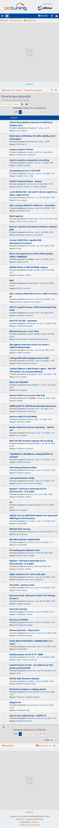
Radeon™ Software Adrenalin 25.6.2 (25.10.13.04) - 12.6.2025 (28, 490)
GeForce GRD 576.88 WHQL (23, 416)
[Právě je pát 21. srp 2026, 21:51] (52, 90)
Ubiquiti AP (15, 702)
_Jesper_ (32, 521)
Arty (23, 819)
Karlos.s (32, 198)
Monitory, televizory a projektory (30, 235)
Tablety (20, 401)
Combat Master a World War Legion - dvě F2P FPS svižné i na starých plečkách (32, 370)
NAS (11, 280)
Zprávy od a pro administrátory (29, 483)
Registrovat (31, 20)
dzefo (31, 350)
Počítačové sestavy (24, 326)
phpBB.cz (35, 822)
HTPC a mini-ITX (23, 288)
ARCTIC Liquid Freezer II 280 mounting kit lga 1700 (32, 309)
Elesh (31, 163)
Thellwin (32, 398)
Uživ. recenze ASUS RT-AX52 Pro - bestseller (32, 205)
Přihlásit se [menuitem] (52, 16)
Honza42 (32, 647)
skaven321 (33, 532)
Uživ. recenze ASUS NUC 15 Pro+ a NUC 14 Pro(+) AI (33, 295)
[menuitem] (43, 16)
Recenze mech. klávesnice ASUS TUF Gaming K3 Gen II (32, 597)
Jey (30, 184)
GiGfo (31, 622)
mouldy (32, 246)
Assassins (33, 142)
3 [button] (27, 112)
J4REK (31, 681)
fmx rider (32, 671)
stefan (31, 612)
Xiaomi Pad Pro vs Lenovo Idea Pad (27, 395)
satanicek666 (34, 270)
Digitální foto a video (25, 176)
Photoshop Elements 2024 (23, 467)
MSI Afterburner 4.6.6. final (24, 331)
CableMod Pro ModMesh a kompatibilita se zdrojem (31, 455)
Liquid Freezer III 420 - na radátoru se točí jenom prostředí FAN (31, 666)
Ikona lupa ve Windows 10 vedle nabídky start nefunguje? (32, 137)
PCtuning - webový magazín (28, 697)
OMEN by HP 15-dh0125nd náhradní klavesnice (32, 406)
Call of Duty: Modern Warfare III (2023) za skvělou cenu (30, 124)
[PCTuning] (15, 6)
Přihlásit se (17, 20)
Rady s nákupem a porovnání (29, 302)
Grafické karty (22, 262)
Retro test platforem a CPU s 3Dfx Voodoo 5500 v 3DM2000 (31, 255)
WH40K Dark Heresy (19, 529)
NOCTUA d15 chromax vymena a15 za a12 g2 (31, 440)
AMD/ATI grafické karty (26, 684)
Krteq (31, 419)
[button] (15, 112)
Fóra (7, 16)
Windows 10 (22, 144)
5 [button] (34, 112)
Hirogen (32, 470)
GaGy (31, 152)
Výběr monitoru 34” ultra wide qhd (27, 574)
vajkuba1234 (34, 692)
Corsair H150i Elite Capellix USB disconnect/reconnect (25, 242)
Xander (32, 173)
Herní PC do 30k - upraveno (23, 320)
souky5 (31, 313)
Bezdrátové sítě (23, 211)
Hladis (31, 259)
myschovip (33, 219)
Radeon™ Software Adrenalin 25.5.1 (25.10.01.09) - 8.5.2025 (27, 562)
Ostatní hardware (24, 165)
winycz (31, 208)
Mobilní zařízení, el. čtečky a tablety (31, 187)
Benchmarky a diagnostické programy (33, 339)
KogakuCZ (33, 128)
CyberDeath (33, 283)
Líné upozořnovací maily (21, 478)
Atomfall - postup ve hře (21, 585)
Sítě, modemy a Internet (27, 221)
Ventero (32, 657)
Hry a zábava (22, 131)
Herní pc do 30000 (18, 619)
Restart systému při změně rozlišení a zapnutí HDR (33, 228)
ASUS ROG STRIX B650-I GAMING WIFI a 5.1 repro (31, 642)
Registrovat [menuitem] (57, 16)
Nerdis (31, 361)
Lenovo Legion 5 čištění (21, 149)
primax (31, 553)
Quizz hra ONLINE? (18, 382)
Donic (31, 588)
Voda (19, 248)
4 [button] (31, 112)
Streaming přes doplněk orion (24, 550)
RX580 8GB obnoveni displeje (24, 678)
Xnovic (31, 232)
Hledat (5, 20)
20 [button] (40, 112)
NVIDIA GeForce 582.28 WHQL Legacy (28, 267)
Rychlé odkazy (3, 16)
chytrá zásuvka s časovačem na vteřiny (29, 160)
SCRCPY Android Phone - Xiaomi (25, 181)
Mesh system (16, 216)
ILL (11, 502)
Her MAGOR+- (34, 385)
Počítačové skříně (24, 721)
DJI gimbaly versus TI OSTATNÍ (24, 170)
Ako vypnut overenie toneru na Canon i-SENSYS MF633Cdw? (29, 346)
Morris (31, 577)
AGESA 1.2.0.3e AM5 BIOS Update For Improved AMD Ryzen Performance (33, 517)
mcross (32, 633)
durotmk (32, 718)
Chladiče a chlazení (25, 315)
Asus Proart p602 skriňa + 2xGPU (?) (27, 715)
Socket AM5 (22, 524)
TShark (31, 542)
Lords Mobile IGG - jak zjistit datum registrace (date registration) (33, 193)
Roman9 (32, 433)
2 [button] (23, 112)
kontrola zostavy (18, 609)
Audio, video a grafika (26, 556)
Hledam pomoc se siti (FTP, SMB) (26, 654)
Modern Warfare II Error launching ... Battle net (31, 429)
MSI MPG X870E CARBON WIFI (24, 539)
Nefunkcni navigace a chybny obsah (27, 689)
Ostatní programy (24, 473)
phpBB (21, 816)
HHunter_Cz (33, 323)
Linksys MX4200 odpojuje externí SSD (29, 358)
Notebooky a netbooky (26, 155)
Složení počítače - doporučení (24, 630)
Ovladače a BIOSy (24, 275)
